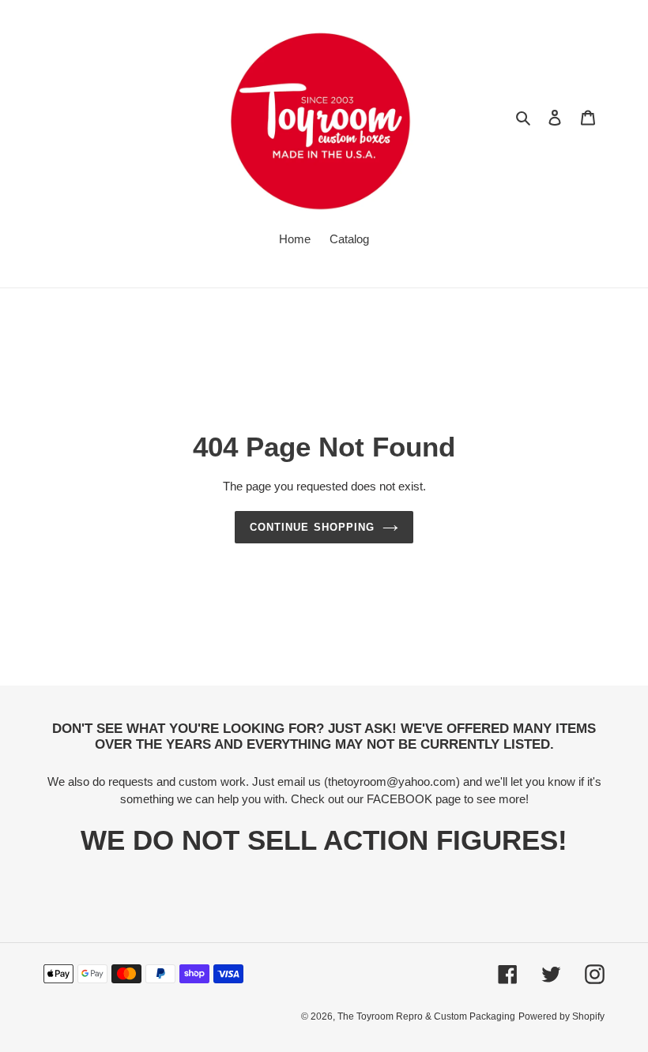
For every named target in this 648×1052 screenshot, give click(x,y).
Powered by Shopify (561, 1016)
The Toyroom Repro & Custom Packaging (426, 1016)
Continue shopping (312, 527)
